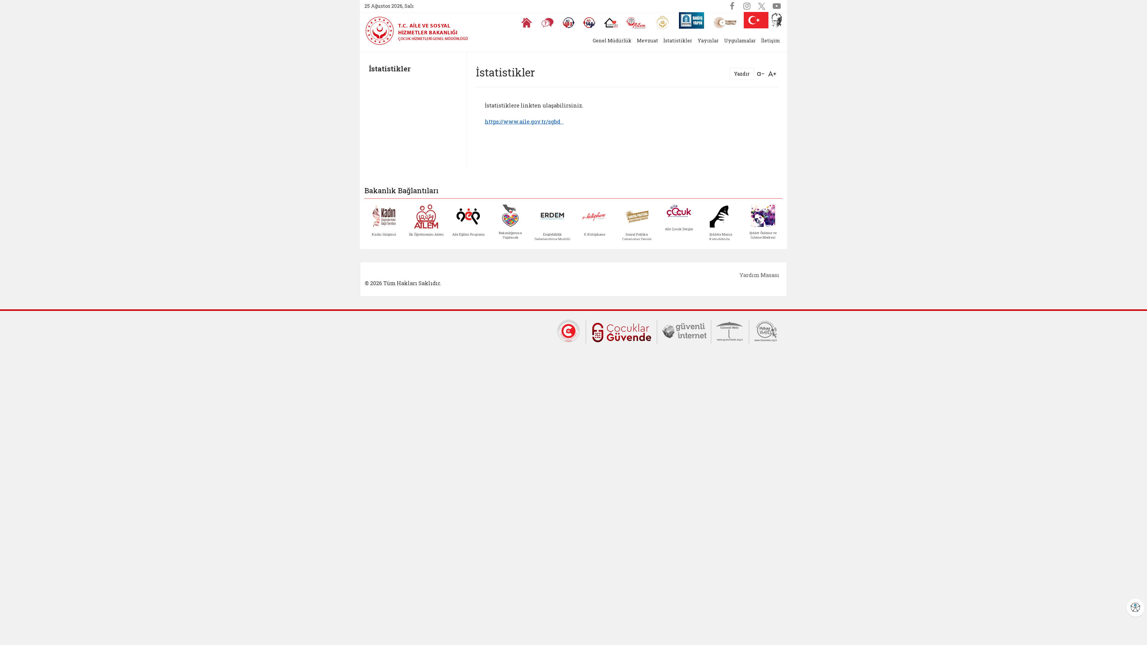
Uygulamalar (740, 40)
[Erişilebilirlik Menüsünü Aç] (1136, 608)
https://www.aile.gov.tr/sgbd (524, 121)
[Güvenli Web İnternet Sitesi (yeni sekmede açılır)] (730, 330)
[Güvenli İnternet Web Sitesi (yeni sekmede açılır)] (684, 330)
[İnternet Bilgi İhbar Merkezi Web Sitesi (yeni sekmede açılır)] (766, 330)
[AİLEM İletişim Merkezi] (636, 23)
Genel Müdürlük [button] (612, 40)
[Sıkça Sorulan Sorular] (547, 23)
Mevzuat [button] (647, 40)
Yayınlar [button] (708, 40)
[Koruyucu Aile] (611, 22)
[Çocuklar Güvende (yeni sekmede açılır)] (621, 331)
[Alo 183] (568, 22)
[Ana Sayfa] (527, 23)
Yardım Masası (759, 275)
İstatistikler (677, 40)
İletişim (770, 40)
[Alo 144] (589, 22)
